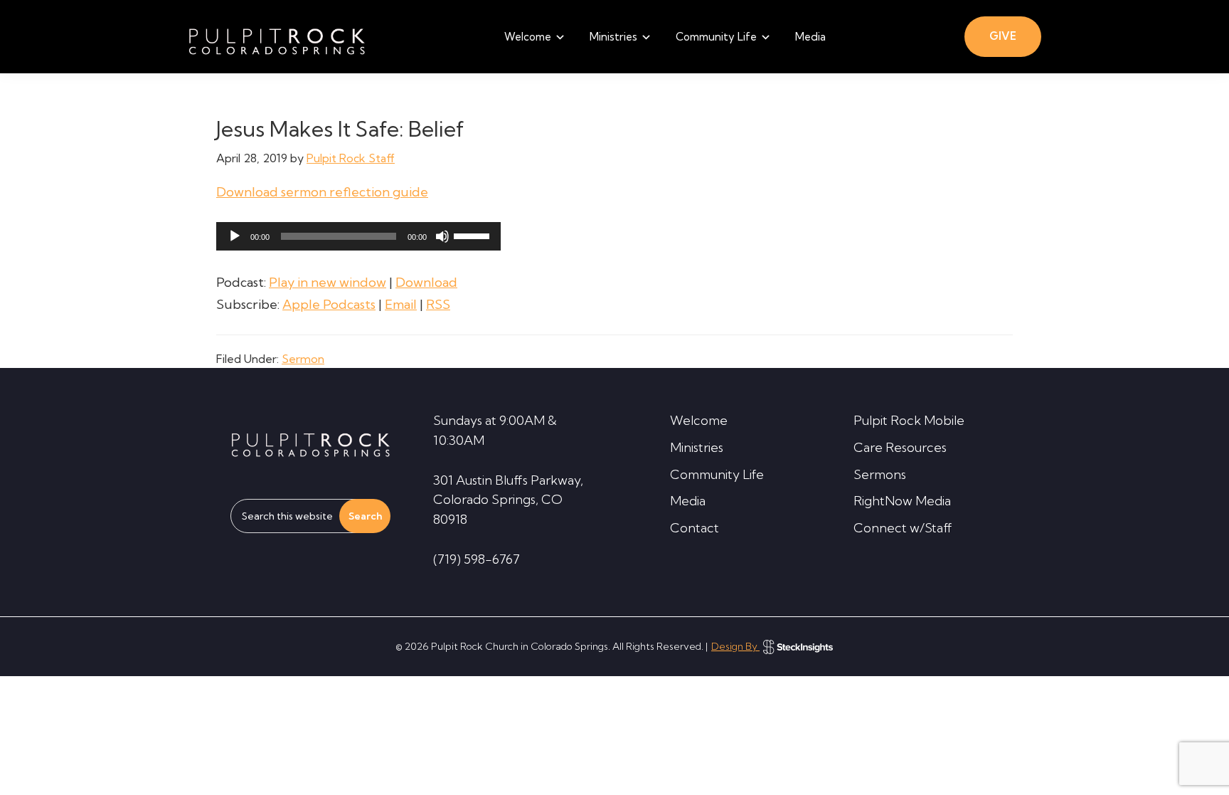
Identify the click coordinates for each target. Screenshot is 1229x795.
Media (688, 501)
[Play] (235, 236)
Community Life (717, 474)
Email (401, 304)
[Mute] (442, 236)
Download (426, 282)
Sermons (879, 474)
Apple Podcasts (329, 304)
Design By (735, 646)
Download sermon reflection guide (322, 192)
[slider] (474, 235)
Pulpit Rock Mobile (908, 420)
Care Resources (900, 447)
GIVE (1002, 36)
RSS (438, 304)
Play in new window (327, 282)
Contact (694, 528)
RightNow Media (902, 501)
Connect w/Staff (902, 528)
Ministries (696, 447)
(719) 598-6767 (476, 559)
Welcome (699, 420)
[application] (358, 236)
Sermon (303, 359)
